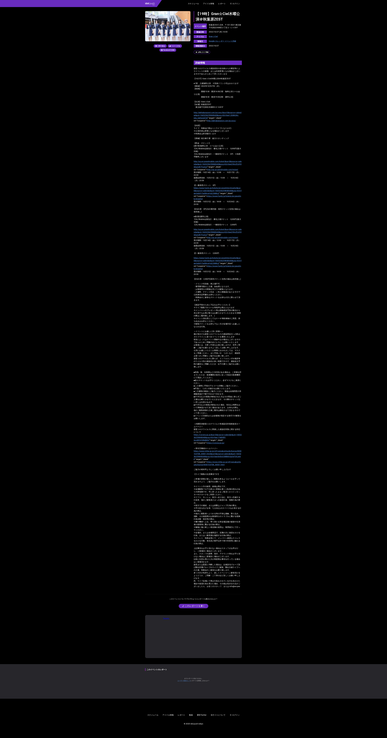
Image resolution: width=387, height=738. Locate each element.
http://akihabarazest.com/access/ (221, 121)
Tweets (166, 618)
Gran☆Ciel (213, 36)
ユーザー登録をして (184, 680)
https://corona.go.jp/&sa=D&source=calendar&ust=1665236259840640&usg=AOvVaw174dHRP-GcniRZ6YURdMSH (218, 437)
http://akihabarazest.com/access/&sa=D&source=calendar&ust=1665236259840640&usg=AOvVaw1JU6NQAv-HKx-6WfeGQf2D (217, 115)
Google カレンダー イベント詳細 (222, 41)
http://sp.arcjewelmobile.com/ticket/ (222, 170)
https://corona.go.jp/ (215, 443)
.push (150, 3)
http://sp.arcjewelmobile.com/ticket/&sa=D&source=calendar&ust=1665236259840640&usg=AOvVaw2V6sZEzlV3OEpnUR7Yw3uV (218, 164)
